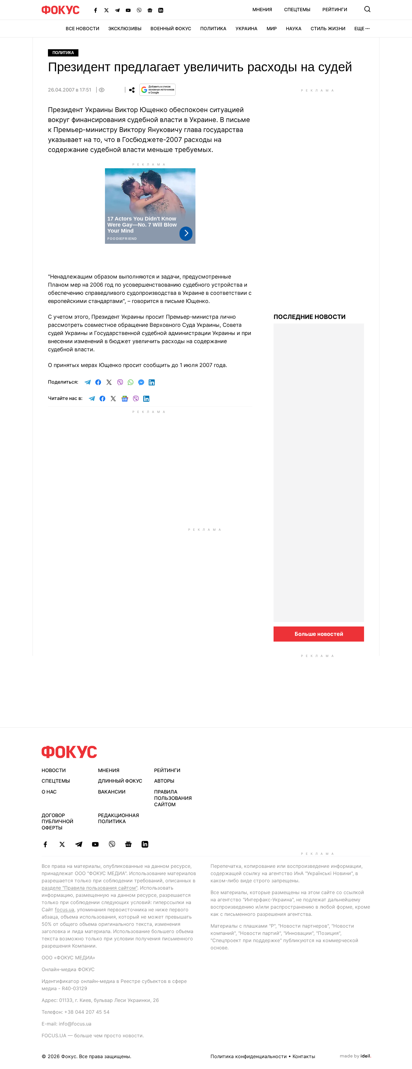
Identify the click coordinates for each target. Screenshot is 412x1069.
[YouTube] (128, 10)
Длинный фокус (120, 781)
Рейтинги (334, 9)
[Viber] (139, 10)
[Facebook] (95, 10)
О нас (49, 792)
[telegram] (78, 844)
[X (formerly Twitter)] (106, 10)
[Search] (367, 9)
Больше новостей (319, 634)
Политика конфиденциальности (249, 1056)
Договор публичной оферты (57, 821)
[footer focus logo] (69, 752)
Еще (359, 28)
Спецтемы (297, 9)
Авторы (164, 781)
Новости (54, 770)
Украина (247, 28)
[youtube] (95, 844)
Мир (272, 28)
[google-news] (128, 844)
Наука (294, 28)
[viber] (112, 844)
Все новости (82, 28)
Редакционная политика (118, 818)
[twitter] (62, 844)
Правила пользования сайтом (173, 798)
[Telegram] (117, 10)
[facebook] (45, 844)
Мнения (262, 9)
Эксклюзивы (124, 28)
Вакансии (111, 792)
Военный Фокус (171, 28)
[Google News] (149, 10)
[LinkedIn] (160, 10)
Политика (213, 28)
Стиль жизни (328, 28)
